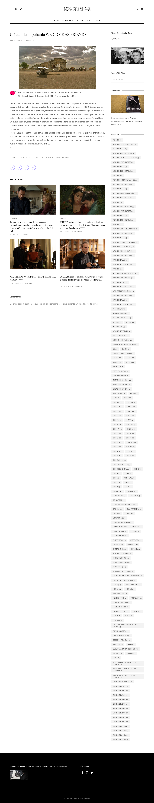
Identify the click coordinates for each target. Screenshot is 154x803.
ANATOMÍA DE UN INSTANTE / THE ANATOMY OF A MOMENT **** (33, 278)
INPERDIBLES (25, 157)
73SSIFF (12, 273)
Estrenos (13, 218)
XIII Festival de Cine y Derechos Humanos (52, 157)
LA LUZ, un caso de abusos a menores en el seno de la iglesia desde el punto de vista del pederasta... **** (82, 279)
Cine (13, 157)
